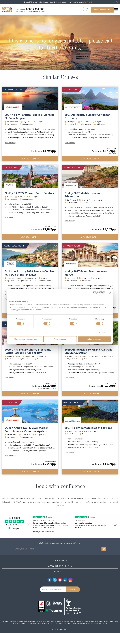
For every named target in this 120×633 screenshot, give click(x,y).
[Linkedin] (65, 580)
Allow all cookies (94, 339)
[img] (30, 98)
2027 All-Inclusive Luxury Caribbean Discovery (87, 116)
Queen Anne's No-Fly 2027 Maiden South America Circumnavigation (27, 429)
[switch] (46, 323)
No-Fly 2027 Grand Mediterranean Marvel (86, 273)
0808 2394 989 (35, 9)
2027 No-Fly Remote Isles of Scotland (88, 427)
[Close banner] (110, 292)
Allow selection (60, 339)
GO (103, 549)
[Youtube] (60, 580)
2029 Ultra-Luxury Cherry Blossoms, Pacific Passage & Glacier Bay (28, 351)
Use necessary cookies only (25, 339)
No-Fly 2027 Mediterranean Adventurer (82, 194)
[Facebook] (49, 580)
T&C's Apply (88, 2)
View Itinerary (10, 143)
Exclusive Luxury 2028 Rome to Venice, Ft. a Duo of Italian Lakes (29, 273)
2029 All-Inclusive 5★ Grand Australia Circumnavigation (88, 351)
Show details (101, 332)
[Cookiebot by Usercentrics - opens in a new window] (95, 292)
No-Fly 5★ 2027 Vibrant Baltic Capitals (29, 193)
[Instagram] (70, 580)
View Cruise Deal (29, 159)
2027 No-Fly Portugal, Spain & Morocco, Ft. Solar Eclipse (30, 116)
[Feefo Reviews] (73, 606)
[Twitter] (55, 580)
